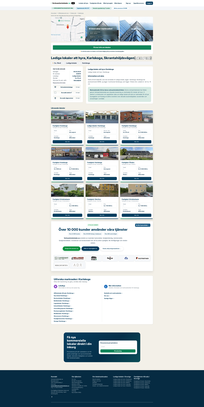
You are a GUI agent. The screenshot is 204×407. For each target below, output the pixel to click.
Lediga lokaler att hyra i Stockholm (122, 379)
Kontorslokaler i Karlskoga (62, 298)
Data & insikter (96, 379)
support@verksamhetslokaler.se (60, 385)
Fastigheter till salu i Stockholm (142, 381)
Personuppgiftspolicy (77, 387)
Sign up (128, 3)
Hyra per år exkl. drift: (60, 80)
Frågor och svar (96, 381)
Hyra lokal (53, 13)
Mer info (67, 141)
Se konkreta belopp (67, 87)
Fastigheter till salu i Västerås (141, 387)
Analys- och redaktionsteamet (100, 385)
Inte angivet (77, 80)
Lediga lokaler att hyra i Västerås (122, 385)
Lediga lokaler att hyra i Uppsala (122, 384)
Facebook (52, 397)
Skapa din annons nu (71, 248)
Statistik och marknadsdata (112, 293)
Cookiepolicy (75, 389)
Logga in (149, 3)
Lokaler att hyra (83, 3)
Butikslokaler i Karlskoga (61, 301)
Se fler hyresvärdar (142, 225)
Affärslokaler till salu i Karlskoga (64, 293)
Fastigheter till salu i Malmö (141, 384)
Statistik (94, 382)
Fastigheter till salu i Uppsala (141, 386)
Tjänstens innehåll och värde (79, 385)
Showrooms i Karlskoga (61, 316)
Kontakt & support (76, 381)
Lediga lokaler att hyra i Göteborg (122, 381)
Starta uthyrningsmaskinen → (112, 248)
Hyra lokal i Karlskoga (60, 295)
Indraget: (55, 71)
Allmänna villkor (76, 384)
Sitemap (74, 390)
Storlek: (55, 78)
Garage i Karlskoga (59, 321)
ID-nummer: (56, 74)
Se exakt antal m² (66, 92)
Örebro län (73, 13)
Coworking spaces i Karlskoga (63, 308)
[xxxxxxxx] (142, 58)
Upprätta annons (138, 3)
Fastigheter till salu (96, 3)
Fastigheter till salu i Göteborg (142, 382)
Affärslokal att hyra (63, 13)
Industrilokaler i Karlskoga (62, 306)
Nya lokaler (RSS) (76, 392)
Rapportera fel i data (59, 83)
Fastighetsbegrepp (97, 384)
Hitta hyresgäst (108, 3)
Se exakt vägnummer (66, 98)
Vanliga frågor (108, 298)
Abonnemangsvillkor (77, 382)
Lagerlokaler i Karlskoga (61, 303)
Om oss (106, 296)
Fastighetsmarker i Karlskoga (63, 318)
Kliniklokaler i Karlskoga (61, 313)
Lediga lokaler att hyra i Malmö (121, 382)
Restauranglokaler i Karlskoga (63, 311)
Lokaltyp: (56, 76)
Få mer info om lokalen (102, 47)
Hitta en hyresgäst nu (90, 248)
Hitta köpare (118, 3)
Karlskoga (81, 13)
